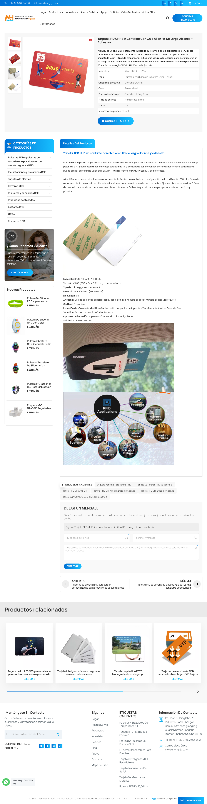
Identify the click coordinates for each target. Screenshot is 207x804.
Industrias (98, 736)
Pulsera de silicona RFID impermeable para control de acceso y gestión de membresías (38, 300)
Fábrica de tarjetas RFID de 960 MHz (154, 484)
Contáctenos (47, 24)
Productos (54, 12)
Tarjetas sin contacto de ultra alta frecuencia (85, 496)
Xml (118, 798)
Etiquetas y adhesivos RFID (23, 193)
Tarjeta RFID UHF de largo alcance (157, 490)
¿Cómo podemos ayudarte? (28, 246)
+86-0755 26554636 (19, 3)
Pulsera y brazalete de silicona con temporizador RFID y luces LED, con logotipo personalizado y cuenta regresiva (38, 364)
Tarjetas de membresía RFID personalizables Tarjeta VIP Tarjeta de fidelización (178, 673)
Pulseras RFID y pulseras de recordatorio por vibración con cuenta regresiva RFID (25, 161)
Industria (71, 12)
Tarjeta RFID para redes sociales (133, 733)
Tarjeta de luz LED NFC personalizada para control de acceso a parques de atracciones (29, 673)
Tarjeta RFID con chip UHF (75, 490)
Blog (94, 747)
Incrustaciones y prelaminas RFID (27, 172)
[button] (198, 691)
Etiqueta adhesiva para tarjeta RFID (114, 484)
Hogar (43, 12)
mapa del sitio (100, 765)
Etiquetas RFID (16, 221)
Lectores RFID (16, 207)
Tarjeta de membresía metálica (132, 778)
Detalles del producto (77, 143)
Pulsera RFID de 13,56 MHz (134, 786)
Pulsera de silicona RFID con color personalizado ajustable (38, 321)
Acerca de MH (88, 12)
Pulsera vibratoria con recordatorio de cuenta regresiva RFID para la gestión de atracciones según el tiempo (39, 342)
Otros (11, 214)
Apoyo (104, 12)
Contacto (97, 759)
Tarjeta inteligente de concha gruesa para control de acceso (78, 673)
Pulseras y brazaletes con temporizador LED (134, 724)
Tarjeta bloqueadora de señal (133, 769)
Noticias (114, 12)
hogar (95, 719)
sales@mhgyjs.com (48, 3)
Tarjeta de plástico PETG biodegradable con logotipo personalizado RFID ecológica (128, 673)
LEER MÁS (33, 305)
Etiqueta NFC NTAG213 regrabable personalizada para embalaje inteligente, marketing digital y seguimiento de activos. (39, 407)
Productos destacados (21, 200)
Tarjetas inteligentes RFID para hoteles (134, 760)
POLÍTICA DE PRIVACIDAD (136, 798)
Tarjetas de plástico (19, 179)
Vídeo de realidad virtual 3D (137, 12)
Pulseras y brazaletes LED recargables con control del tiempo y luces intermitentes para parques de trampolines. (39, 385)
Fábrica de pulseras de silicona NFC (132, 742)
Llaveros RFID (16, 186)
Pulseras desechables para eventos (135, 751)
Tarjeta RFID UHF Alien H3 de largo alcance (114, 490)
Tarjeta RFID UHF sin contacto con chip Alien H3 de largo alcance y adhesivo (114, 527)
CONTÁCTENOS (19, 272)
